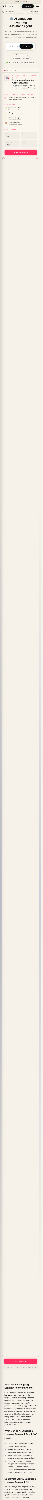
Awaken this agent (19, 153)
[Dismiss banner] (39, 1)
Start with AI (19, 1361)
